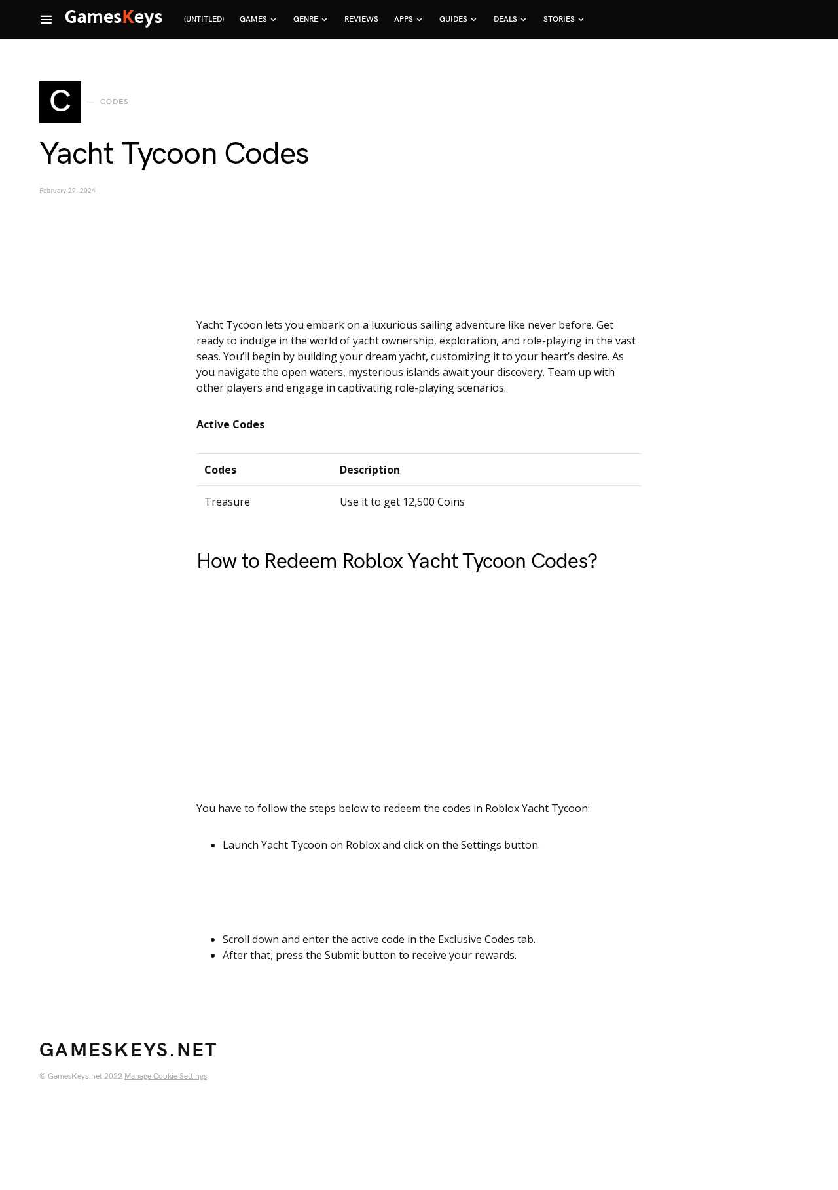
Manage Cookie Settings (165, 1076)
